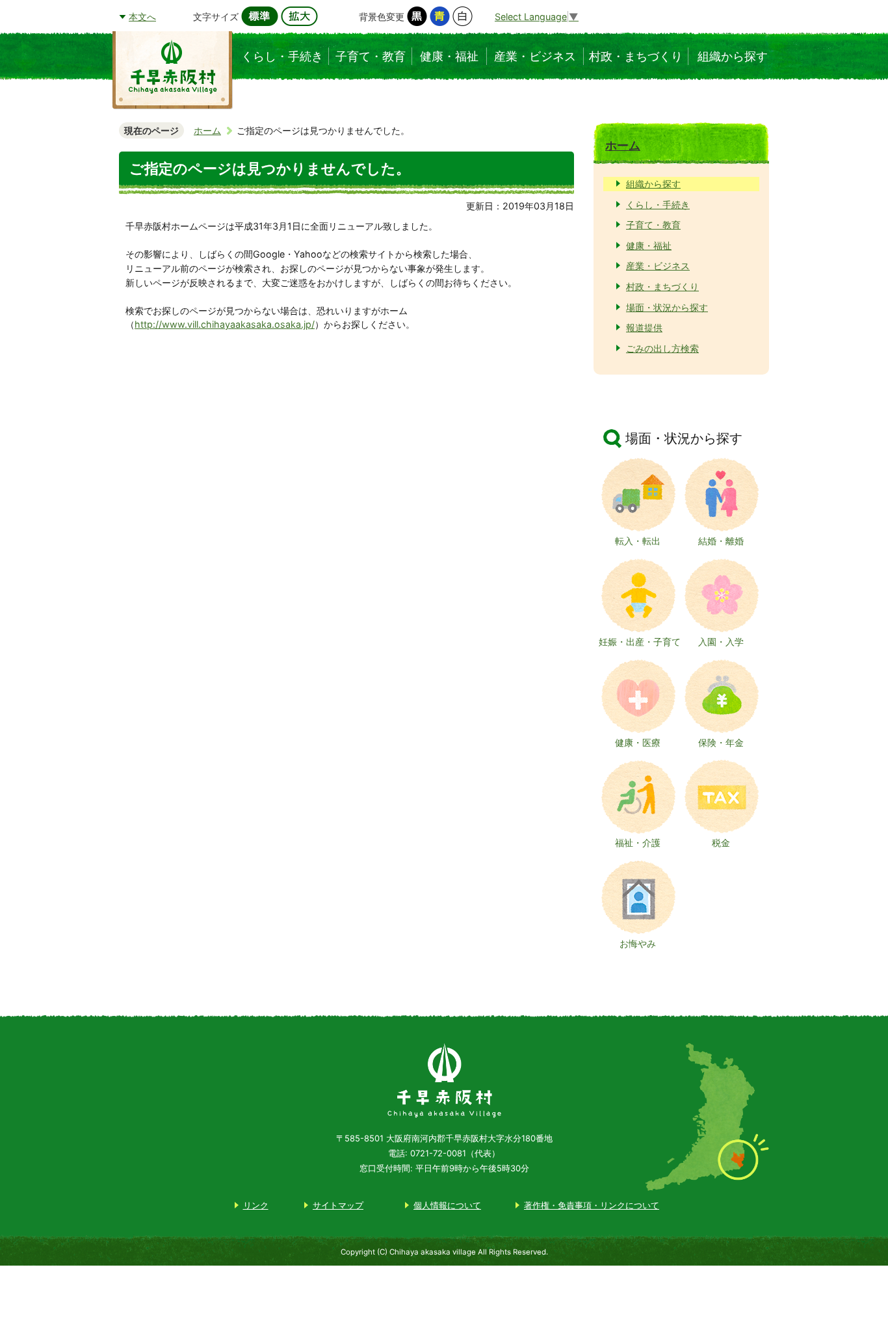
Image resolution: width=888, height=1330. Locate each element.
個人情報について (447, 1205)
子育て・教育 (653, 224)
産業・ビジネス (658, 265)
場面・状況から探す (667, 307)
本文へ (142, 16)
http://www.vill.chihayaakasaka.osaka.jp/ (225, 324)
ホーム (207, 130)
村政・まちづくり (662, 286)
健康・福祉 (649, 245)
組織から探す (653, 183)
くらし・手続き (658, 204)
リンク (255, 1205)
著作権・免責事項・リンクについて (591, 1205)
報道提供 (644, 327)
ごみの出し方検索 (662, 348)
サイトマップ (338, 1205)
